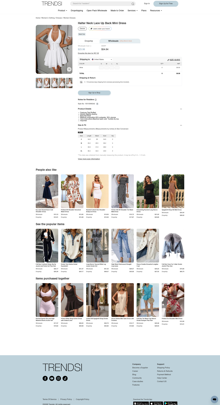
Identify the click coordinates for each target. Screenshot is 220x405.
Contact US (161, 382)
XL (117, 64)
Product (61, 11)
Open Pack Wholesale (97, 11)
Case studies (137, 382)
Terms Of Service (49, 399)
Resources (155, 11)
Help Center (162, 378)
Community (137, 378)
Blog (134, 375)
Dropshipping (77, 11)
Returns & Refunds (165, 371)
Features (136, 385)
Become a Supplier (140, 368)
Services (132, 11)
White (81, 67)
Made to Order (117, 11)
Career (135, 371)
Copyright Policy (82, 399)
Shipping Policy (163, 368)
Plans (143, 11)
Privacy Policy (66, 399)
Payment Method (164, 375)
